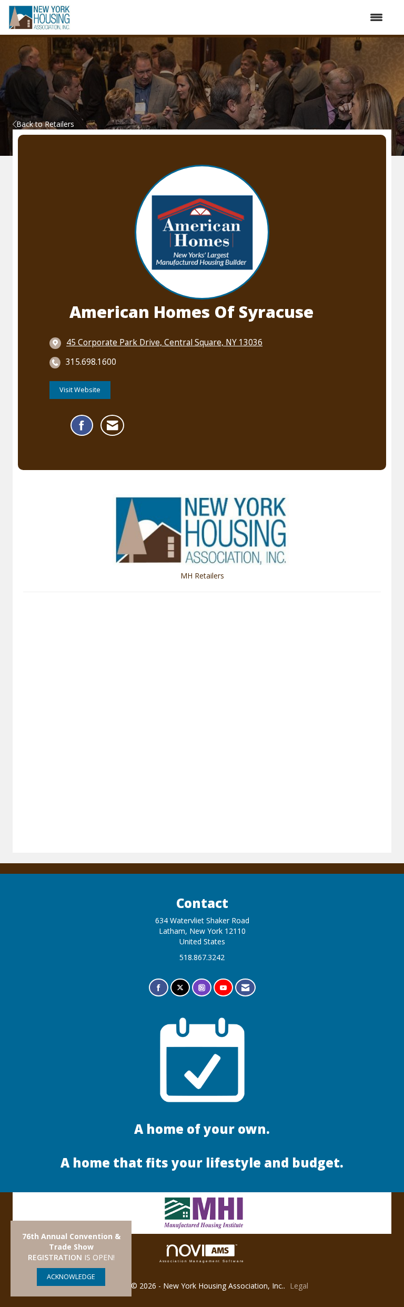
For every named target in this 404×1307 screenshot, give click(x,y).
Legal (299, 1286)
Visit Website (79, 389)
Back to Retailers (45, 124)
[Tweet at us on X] (180, 988)
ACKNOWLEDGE (71, 1276)
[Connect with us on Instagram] (201, 988)
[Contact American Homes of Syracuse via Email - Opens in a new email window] (112, 425)
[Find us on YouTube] (223, 988)
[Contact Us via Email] (245, 988)
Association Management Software (202, 1261)
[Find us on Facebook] (158, 988)
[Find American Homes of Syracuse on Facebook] (81, 425)
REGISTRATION (55, 1257)
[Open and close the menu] (232, 17)
